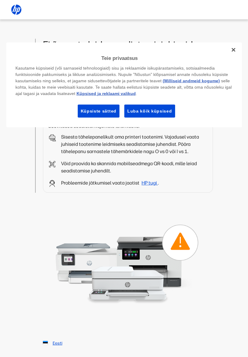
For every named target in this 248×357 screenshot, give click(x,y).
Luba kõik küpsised (149, 110)
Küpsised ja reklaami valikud (106, 93)
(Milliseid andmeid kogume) (191, 80)
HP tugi (150, 183)
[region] (124, 85)
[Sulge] (233, 50)
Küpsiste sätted (99, 110)
